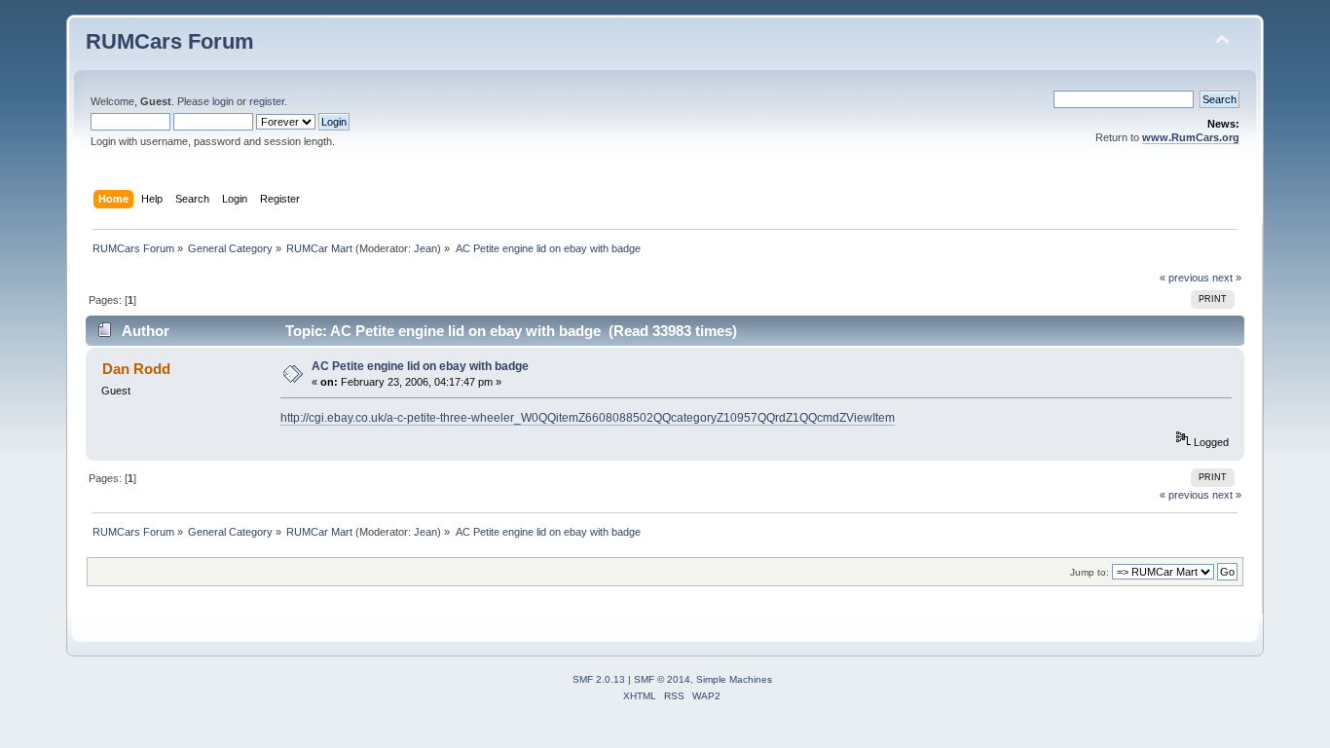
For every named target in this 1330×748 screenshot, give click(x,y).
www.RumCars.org (1190, 137)
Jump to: (1089, 572)
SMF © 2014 (662, 679)
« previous (1184, 277)
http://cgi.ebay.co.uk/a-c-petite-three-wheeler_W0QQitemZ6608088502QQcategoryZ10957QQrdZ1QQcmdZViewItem (587, 418)
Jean (425, 248)
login (223, 101)
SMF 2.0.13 (599, 679)
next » (1226, 277)
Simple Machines (734, 679)
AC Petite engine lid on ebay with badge (420, 366)
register (266, 101)
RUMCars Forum (170, 41)
